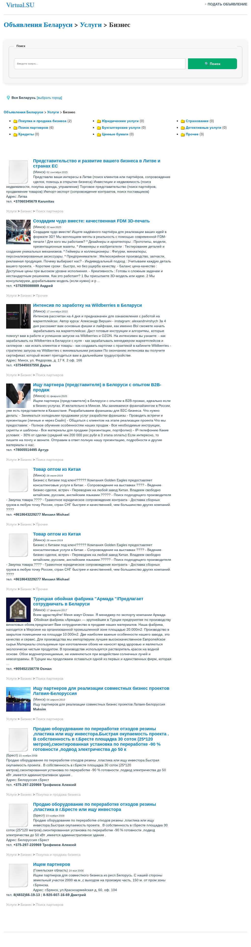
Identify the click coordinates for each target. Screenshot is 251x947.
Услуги (91, 24)
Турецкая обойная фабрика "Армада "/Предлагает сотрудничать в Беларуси (88, 601)
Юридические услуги (120, 120)
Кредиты (26, 133)
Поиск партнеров (33, 127)
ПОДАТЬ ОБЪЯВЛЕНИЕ (227, 4)
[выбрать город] (49, 98)
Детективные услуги (203, 127)
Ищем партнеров (51, 864)
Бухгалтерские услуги (121, 127)
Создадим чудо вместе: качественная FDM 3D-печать (91, 220)
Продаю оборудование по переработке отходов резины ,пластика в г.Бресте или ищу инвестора (94, 807)
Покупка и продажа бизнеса (42, 120)
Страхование (197, 120)
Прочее (192, 133)
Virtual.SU (20, 4)
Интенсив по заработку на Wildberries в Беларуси (87, 305)
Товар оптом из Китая (57, 469)
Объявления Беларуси (38, 24)
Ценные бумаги (115, 133)
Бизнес (26, 211)
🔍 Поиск (212, 64)
